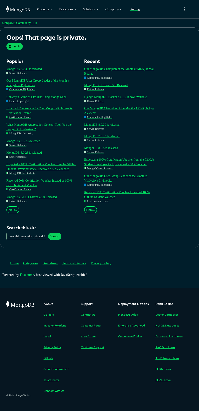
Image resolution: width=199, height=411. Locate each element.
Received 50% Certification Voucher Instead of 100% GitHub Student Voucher (39, 183)
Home (14, 263)
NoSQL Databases (167, 325)
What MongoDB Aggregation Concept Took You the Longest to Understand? (39, 127)
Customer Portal (91, 325)
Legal (47, 336)
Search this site (21, 227)
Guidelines (50, 263)
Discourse (27, 275)
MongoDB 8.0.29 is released (102, 124)
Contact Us (88, 314)
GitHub (48, 358)
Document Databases (169, 336)
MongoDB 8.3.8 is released (101, 148)
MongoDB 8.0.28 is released (24, 152)
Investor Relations (55, 325)
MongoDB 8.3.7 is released (23, 141)
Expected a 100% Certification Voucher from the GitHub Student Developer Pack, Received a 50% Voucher (41, 167)
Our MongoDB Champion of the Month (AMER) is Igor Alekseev (119, 111)
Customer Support (92, 347)
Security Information (56, 369)
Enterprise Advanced (131, 325)
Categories (30, 263)
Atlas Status (88, 336)
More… (13, 210)
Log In (16, 46)
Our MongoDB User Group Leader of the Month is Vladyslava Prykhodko (38, 83)
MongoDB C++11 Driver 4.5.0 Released (31, 197)
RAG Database (165, 347)
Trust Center (51, 380)
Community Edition (130, 336)
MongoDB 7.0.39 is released (24, 69)
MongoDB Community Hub (19, 22)
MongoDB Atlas (128, 314)
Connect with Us (54, 391)
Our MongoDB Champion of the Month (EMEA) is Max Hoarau (119, 71)
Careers (49, 314)
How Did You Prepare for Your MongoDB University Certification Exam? (39, 111)
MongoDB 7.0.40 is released (102, 136)
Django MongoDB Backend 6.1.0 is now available (115, 96)
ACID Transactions (167, 358)
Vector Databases (167, 314)
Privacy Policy (101, 263)
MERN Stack (163, 369)
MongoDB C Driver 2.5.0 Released (106, 85)
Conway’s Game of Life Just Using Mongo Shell (36, 96)
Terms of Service (74, 263)
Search (54, 236)
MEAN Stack (163, 380)
